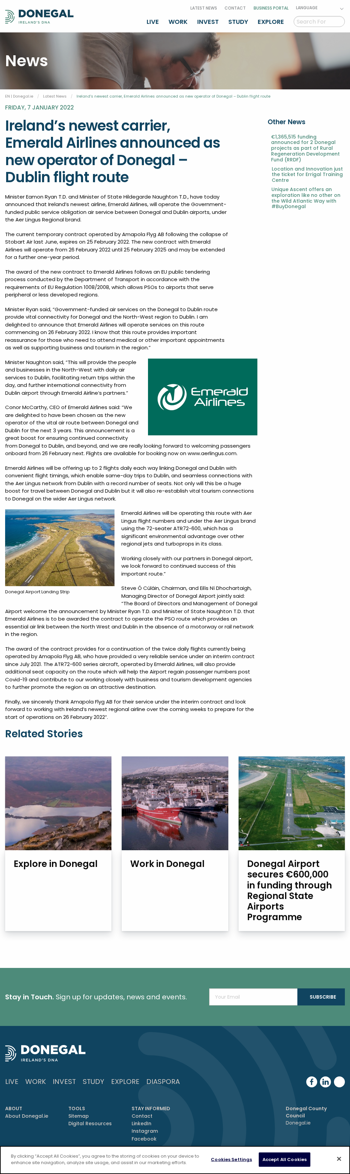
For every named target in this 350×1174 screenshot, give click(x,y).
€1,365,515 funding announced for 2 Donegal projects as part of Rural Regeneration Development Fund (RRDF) (305, 148)
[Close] (339, 1158)
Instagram (145, 1131)
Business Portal (271, 8)
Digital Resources (90, 1123)
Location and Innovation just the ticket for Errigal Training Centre (307, 174)
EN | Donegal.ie (19, 96)
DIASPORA (163, 1081)
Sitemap (78, 1116)
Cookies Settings (231, 1159)
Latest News (203, 8)
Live (153, 21)
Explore (271, 21)
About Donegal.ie (26, 1116)
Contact (235, 8)
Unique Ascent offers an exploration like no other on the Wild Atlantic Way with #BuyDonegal (305, 198)
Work (178, 21)
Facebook (144, 1138)
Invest (208, 21)
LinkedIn (141, 1123)
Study (238, 21)
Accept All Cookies (284, 1159)
